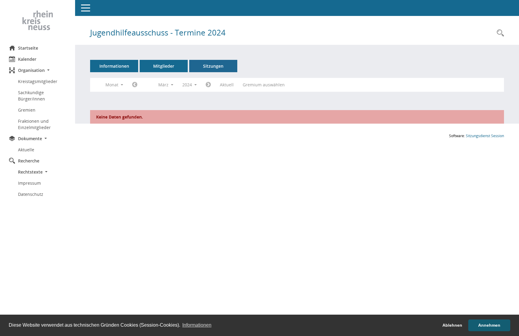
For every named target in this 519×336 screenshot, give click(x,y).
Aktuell (227, 85)
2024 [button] (187, 85)
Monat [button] (112, 85)
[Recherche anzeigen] (499, 33)
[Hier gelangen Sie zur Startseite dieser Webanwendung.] (37, 20)
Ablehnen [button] (452, 325)
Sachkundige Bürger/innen (31, 96)
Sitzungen (213, 66)
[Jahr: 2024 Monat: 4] (208, 84)
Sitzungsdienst (485, 135)
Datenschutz (30, 194)
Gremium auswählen (264, 85)
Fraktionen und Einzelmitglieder (34, 124)
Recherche (28, 161)
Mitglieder (163, 66)
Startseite (28, 48)
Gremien (26, 110)
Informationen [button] (196, 325)
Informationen (114, 66)
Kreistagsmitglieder (37, 81)
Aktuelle (26, 150)
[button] (37, 70)
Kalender (27, 59)
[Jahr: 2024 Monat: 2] (135, 84)
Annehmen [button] (489, 325)
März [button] (164, 85)
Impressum (29, 183)
